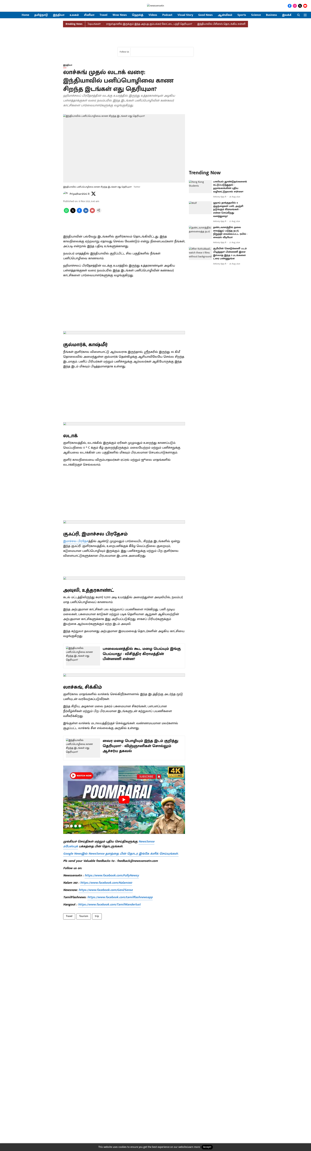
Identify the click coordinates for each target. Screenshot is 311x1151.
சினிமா (89, 15)
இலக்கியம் (289, 15)
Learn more (193, 1147)
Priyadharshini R (80, 194)
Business (271, 15)
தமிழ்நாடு (41, 15)
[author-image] (65, 194)
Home (25, 15)
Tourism (83, 916)
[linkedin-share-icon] (85, 212)
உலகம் (74, 15)
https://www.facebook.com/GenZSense (106, 890)
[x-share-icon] (72, 212)
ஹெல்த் (137, 15)
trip (97, 916)
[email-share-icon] (92, 212)
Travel (103, 15)
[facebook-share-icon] (79, 212)
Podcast (167, 15)
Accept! (207, 1147)
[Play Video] (124, 800)
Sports (241, 15)
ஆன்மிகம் (225, 15)
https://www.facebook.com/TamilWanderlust (109, 904)
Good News (205, 15)
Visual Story (185, 15)
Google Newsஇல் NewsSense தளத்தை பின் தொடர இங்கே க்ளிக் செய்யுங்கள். (121, 853)
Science (256, 15)
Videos (153, 15)
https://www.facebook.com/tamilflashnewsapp (120, 897)
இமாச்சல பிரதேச (75, 541)
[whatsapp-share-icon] (66, 212)
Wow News (120, 15)
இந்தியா (58, 15)
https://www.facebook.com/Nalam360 (106, 882)
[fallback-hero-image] (200, 186)
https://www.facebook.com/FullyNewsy (112, 875)
